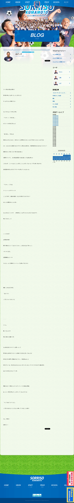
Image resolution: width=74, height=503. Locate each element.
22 (64, 159)
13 (59, 158)
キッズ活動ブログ (57, 54)
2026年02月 (55, 124)
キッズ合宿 (55, 104)
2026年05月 (55, 120)
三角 (60, 77)
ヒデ (60, 83)
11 (54, 158)
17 (69, 158)
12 (56, 158)
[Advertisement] (26, 75)
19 (56, 159)
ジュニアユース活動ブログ (59, 61)
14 (61, 158)
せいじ (60, 71)
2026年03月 (55, 122)
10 (69, 156)
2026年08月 (55, 115)
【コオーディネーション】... (59, 92)
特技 (54, 101)
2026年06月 (55, 118)
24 (69, 159)
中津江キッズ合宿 (57, 95)
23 (66, 159)
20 (59, 159)
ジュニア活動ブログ (57, 58)
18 (54, 159)
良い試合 (55, 106)
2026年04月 (55, 121)
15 (64, 158)
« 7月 (54, 162)
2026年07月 (55, 117)
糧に (54, 98)
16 (66, 158)
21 (61, 159)
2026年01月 (55, 125)
